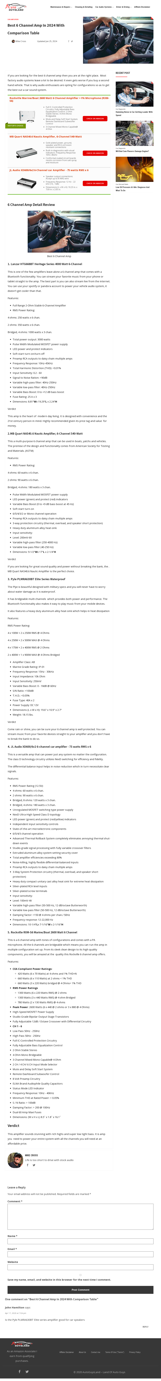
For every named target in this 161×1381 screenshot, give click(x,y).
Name (12, 1236)
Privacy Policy (134, 1352)
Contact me (95, 1352)
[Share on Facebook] (69, 41)
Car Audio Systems (103, 7)
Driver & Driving (123, 7)
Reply (145, 1326)
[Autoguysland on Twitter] (27, 1371)
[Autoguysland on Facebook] (19, 1371)
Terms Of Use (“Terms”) (114, 1352)
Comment (15, 1201)
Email (12, 1249)
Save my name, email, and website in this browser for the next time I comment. (59, 1279)
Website (13, 1262)
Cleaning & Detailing (83, 7)
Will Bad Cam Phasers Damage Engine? (132, 151)
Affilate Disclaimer (142, 7)
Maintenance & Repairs (60, 7)
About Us (82, 1352)
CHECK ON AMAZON (95, 118)
